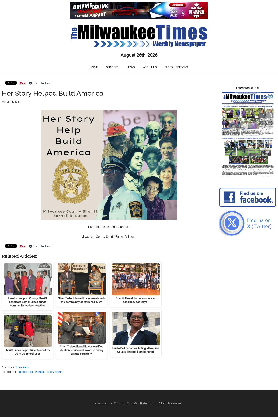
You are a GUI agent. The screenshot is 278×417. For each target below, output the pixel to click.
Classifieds (22, 367)
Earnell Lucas (25, 371)
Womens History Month (48, 371)
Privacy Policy (103, 403)
